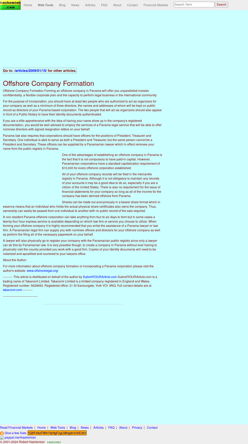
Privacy (137, 427)
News (75, 5)
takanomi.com (12, 289)
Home (28, 5)
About (117, 5)
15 (44, 70)
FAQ (104, 5)
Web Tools (45, 5)
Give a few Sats (15, 433)
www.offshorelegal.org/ (42, 270)
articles (21, 70)
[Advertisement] (82, 41)
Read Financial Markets (16, 427)
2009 (32, 70)
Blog (62, 5)
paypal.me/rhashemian (20, 437)
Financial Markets (156, 5)
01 (39, 70)
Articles (90, 5)
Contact (132, 5)
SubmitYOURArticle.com (100, 276)
